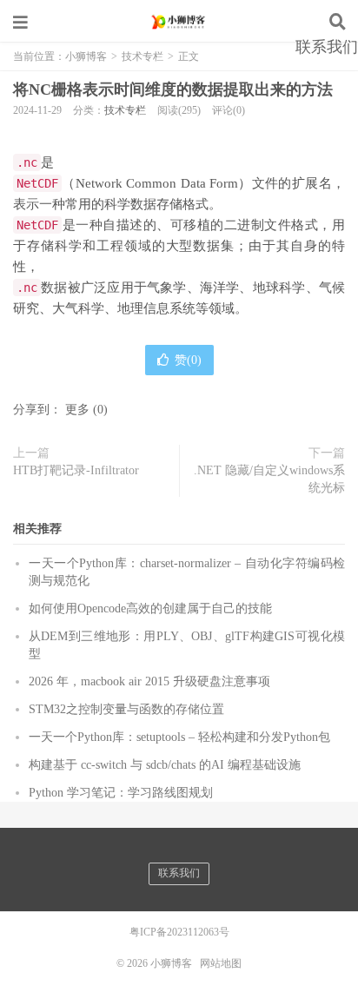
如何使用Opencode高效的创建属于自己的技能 (150, 608)
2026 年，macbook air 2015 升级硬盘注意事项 (149, 681)
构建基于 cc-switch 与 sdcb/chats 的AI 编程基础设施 (165, 764)
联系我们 (326, 47)
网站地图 (221, 963)
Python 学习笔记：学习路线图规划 (121, 792)
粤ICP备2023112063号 (179, 932)
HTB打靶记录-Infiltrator (76, 470)
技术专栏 (125, 110)
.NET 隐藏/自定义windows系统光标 (269, 479)
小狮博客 (179, 21)
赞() (188, 360)
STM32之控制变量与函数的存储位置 (126, 709)
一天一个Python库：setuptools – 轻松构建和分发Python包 (179, 737)
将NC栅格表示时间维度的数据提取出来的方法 (173, 89)
